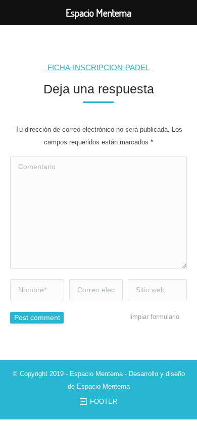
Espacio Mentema (103, 386)
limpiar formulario (154, 317)
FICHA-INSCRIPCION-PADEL (98, 67)
